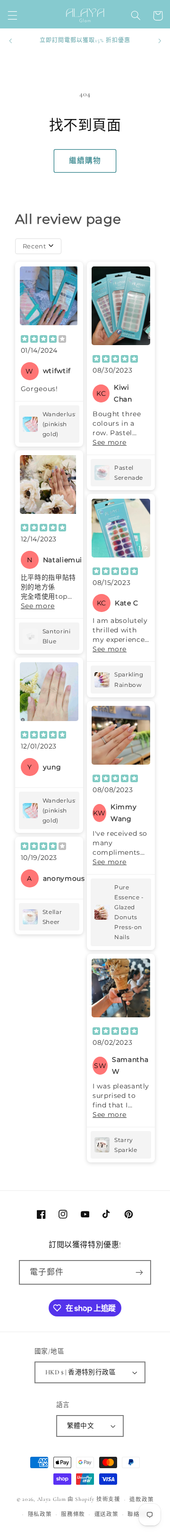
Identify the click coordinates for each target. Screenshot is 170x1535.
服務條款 (73, 1514)
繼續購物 (85, 160)
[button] (12, 16)
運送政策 (106, 1514)
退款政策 (141, 1499)
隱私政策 (40, 1514)
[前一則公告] (10, 40)
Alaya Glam (51, 1499)
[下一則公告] (159, 40)
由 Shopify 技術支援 (94, 1499)
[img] (43, 340)
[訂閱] (139, 1272)
